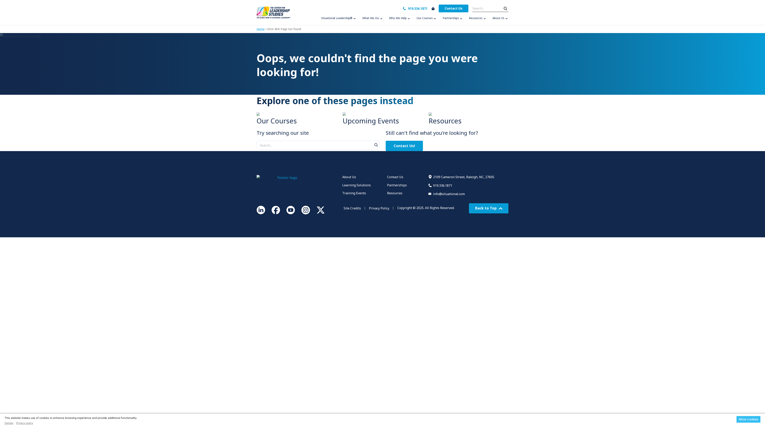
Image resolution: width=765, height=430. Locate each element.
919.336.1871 (418, 8)
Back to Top (486, 208)
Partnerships (397, 185)
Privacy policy (24, 423)
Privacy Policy (379, 208)
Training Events (354, 193)
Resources (394, 193)
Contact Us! (404, 145)
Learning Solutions (356, 185)
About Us (349, 177)
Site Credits (352, 208)
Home (261, 29)
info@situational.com (449, 194)
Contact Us (453, 8)
